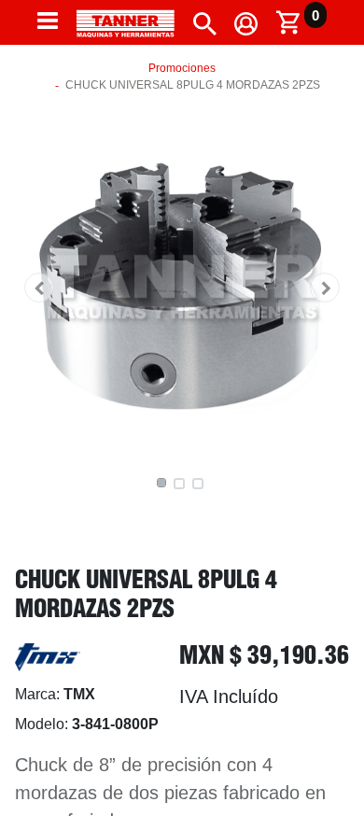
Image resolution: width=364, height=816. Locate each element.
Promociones (182, 68)
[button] (39, 287)
